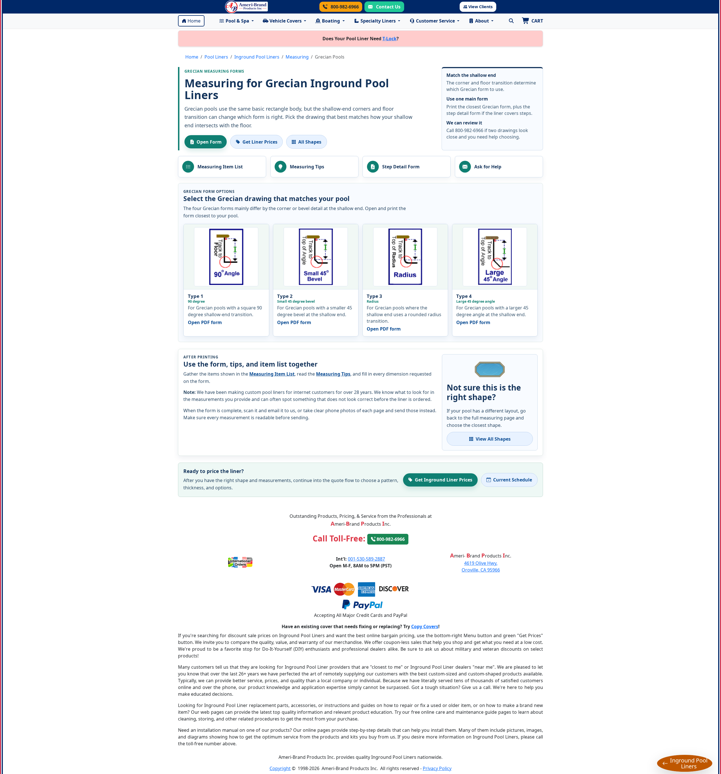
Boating (331, 21)
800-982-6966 (344, 7)
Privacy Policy (437, 768)
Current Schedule (512, 480)
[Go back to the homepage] (246, 7)
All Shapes (309, 142)
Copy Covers (424, 626)
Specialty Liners (378, 21)
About (482, 21)
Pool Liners (216, 57)
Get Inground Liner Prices (443, 480)
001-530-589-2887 (366, 559)
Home (194, 21)
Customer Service (435, 21)
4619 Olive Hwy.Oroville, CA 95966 (481, 566)
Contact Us (387, 7)
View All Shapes (493, 439)
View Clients (480, 6)
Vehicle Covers (285, 21)
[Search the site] (511, 21)
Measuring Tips (333, 374)
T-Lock (389, 38)
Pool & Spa (237, 21)
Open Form (209, 142)
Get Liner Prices (259, 142)
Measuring (297, 57)
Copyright (280, 768)
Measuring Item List (272, 374)
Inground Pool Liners (256, 57)
